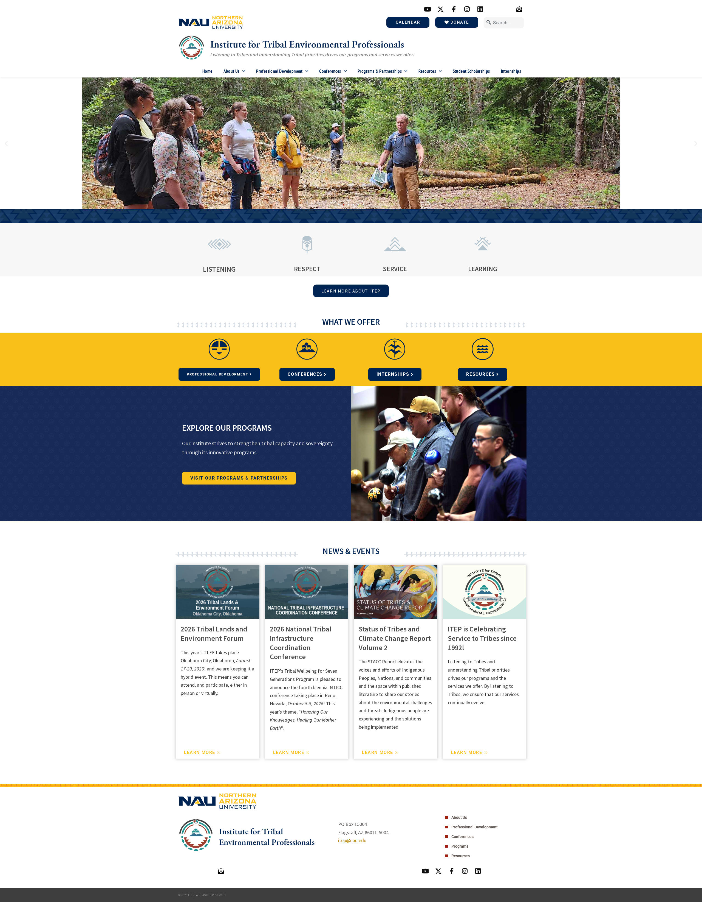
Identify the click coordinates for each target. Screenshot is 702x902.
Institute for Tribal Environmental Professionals (307, 44)
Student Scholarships (471, 71)
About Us (231, 71)
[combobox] (504, 22)
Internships (511, 71)
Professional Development (279, 71)
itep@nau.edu (352, 840)
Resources (427, 71)
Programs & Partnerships (380, 71)
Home (207, 71)
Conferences (330, 71)
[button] (6, 143)
